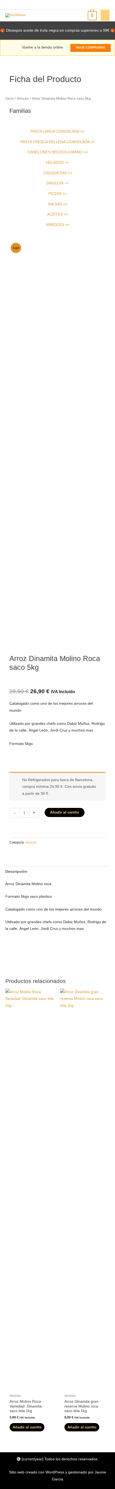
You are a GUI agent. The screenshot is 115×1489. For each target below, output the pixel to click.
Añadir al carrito (64, 812)
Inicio (9, 99)
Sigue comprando (90, 47)
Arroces (23, 99)
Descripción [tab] (16, 872)
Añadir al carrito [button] (27, 1427)
